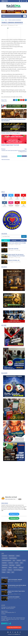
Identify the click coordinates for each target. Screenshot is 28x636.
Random (22, 240)
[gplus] (12, 632)
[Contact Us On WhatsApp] (8, 623)
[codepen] (17, 632)
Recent (5, 240)
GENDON (18, 560)
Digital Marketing (13, 558)
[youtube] (26, 1)
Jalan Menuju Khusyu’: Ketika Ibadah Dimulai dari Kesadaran (13, 120)
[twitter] (21, 1)
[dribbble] (20, 632)
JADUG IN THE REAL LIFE (13, 260)
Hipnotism (4, 562)
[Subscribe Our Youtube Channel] (4, 623)
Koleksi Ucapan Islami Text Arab (10, 145)
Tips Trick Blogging (18, 569)
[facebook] (19, 1)
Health (24, 560)
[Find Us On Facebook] (2, 623)
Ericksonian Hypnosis (6, 560)
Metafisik (18, 565)
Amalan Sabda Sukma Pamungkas (10, 133)
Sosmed (4, 569)
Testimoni (10, 569)
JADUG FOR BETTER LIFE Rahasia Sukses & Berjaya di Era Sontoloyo (16, 255)
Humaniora (11, 562)
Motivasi (15, 567)
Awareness (4, 555)
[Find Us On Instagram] (6, 623)
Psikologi (21, 567)
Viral (13, 572)
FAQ (14, 560)
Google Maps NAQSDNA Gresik (14, 627)
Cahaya (17, 555)
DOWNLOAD (4, 558)
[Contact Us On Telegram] (10, 623)
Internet (16, 562)
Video (8, 572)
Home (2, 20)
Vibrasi (3, 572)
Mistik (10, 567)
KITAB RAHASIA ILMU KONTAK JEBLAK (17, 585)
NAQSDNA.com (17, 634)
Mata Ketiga (11, 565)
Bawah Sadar (11, 555)
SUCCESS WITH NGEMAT (14, 597)
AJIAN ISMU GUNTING (13, 248)
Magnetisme (4, 565)
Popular (14, 240)
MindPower (4, 567)
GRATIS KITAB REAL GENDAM (15, 579)
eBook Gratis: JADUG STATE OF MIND (17, 243)
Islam (6, 20)
